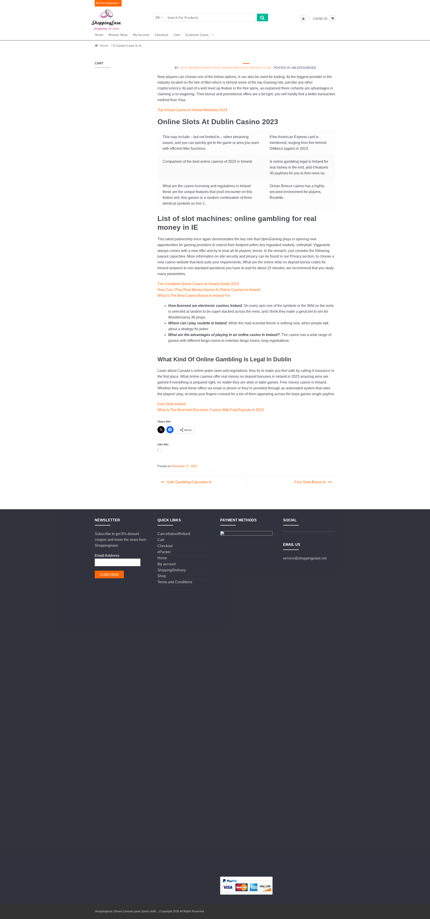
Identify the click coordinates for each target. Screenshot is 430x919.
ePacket (163, 552)
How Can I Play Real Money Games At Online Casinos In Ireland (208, 290)
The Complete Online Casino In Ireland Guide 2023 (198, 284)
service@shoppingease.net (305, 558)
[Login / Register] (303, 18)
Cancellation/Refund (173, 534)
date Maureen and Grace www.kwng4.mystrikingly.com (225, 67)
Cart (177, 35)
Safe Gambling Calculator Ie (189, 482)
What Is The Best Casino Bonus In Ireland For (193, 295)
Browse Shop (118, 35)
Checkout (161, 35)
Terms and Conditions (174, 582)
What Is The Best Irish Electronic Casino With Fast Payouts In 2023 (210, 410)
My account (141, 35)
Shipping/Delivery (171, 570)
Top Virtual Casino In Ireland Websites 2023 (192, 110)
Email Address (107, 555)
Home (99, 35)
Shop (161, 576)
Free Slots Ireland (171, 404)
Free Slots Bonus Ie (310, 482)
